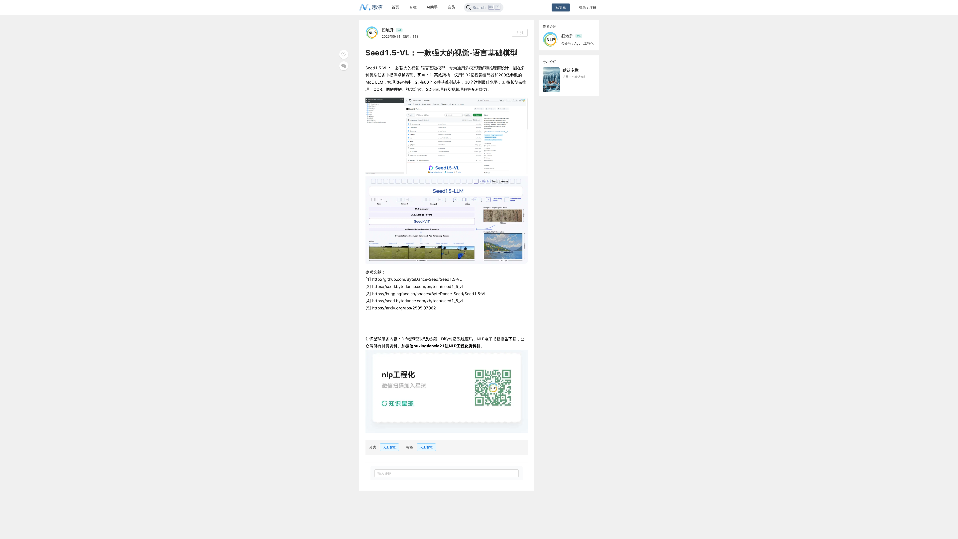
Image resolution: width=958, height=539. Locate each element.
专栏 (413, 7)
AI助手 (432, 7)
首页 (395, 7)
